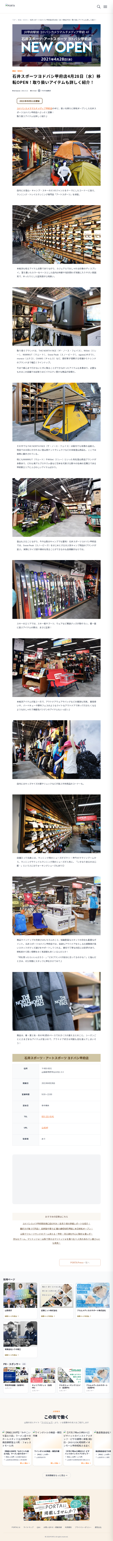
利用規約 (68, 1527)
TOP (14, 20)
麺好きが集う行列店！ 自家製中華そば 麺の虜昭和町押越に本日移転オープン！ (56, 1228)
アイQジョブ (46, 1422)
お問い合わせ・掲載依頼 (53, 1527)
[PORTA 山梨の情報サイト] (14, 6)
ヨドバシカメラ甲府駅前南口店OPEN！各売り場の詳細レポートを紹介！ (56, 1223)
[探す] (98, 6)
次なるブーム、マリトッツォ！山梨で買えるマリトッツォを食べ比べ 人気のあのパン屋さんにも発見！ (56, 1240)
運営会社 (98, 1527)
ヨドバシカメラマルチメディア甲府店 (34, 108)
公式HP (45, 1127)
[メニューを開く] (105, 6)
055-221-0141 (48, 1116)
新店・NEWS (23, 20)
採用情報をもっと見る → (56, 1475)
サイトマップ (28, 1527)
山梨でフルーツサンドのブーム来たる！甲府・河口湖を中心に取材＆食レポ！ (56, 1233)
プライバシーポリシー (83, 1527)
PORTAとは (16, 1527)
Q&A (38, 1527)
